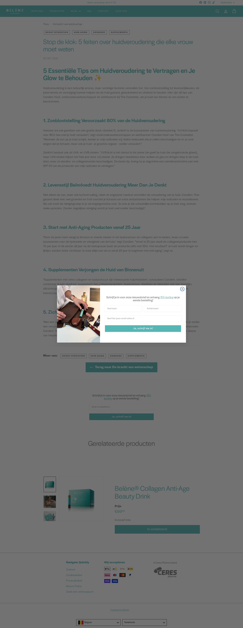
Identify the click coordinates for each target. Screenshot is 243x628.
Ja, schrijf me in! (143, 328)
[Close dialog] (182, 289)
